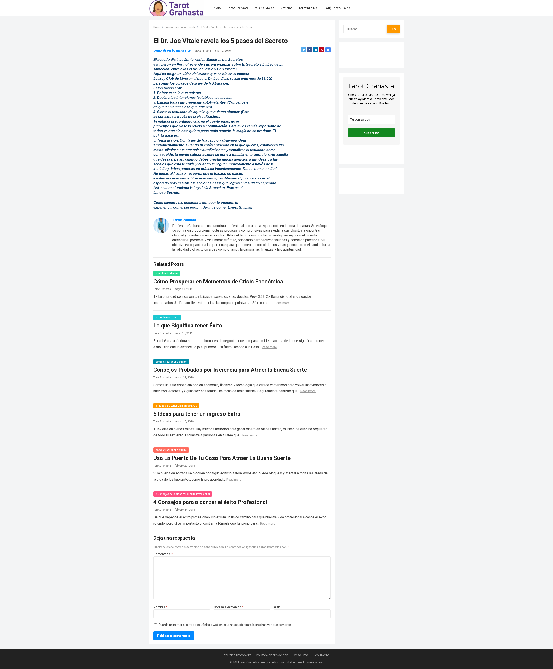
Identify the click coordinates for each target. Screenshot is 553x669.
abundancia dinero (167, 273)
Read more (282, 303)
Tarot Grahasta (249, 662)
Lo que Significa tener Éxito (187, 325)
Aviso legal (301, 655)
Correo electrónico (228, 607)
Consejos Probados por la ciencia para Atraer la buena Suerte (230, 370)
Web (277, 607)
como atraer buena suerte (180, 27)
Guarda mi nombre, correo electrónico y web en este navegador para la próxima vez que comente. (225, 624)
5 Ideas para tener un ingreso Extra (176, 405)
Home (156, 27)
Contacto (322, 655)
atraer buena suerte (167, 317)
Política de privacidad (272, 655)
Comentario (163, 554)
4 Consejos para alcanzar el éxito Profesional (183, 494)
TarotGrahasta (202, 50)
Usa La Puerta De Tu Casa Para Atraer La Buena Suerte (222, 458)
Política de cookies (237, 655)
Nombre (160, 607)
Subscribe (371, 133)
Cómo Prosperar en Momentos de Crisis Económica (218, 281)
